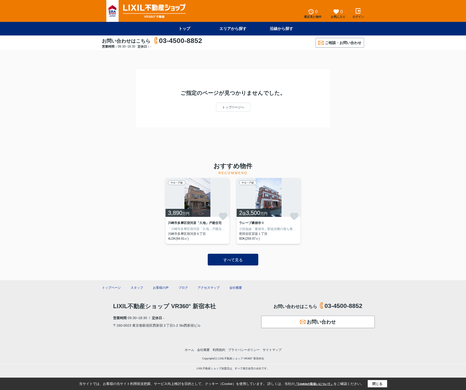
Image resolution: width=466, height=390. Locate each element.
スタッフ (137, 287)
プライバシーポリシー (244, 350)
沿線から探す (281, 28)
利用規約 (219, 350)
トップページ (111, 287)
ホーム (189, 350)
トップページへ (233, 107)
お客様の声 (161, 287)
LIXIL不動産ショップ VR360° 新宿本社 (164, 306)
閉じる (377, 384)
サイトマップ (272, 350)
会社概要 (235, 287)
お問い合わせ (321, 321)
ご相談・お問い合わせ (343, 43)
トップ (184, 28)
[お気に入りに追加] (223, 216)
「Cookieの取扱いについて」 (314, 384)
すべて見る (233, 260)
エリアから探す (233, 28)
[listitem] (197, 211)
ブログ (183, 287)
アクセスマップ (209, 287)
